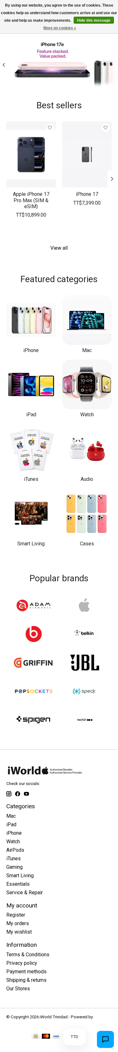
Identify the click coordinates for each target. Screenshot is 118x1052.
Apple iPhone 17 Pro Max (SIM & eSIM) (31, 200)
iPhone (31, 350)
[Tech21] (84, 720)
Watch (87, 415)
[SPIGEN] (33, 720)
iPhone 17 (87, 194)
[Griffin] (33, 663)
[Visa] (56, 1037)
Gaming (14, 867)
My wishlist (19, 932)
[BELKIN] (84, 634)
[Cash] (36, 1037)
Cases (87, 544)
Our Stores (18, 989)
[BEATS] (33, 634)
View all (59, 248)
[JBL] (84, 663)
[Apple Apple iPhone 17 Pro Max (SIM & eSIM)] (31, 154)
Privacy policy (21, 963)
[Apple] (84, 606)
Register (15, 915)
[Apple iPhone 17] (87, 154)
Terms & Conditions (27, 955)
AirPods (15, 850)
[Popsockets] (33, 692)
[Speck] (84, 692)
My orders (17, 923)
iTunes (31, 479)
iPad (31, 415)
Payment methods (26, 972)
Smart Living (31, 544)
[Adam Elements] (33, 606)
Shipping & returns (26, 980)
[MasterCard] (46, 1037)
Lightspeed (16, 1021)
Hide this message (93, 20)
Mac (87, 350)
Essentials (18, 884)
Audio (87, 479)
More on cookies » (59, 28)
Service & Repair (24, 893)
